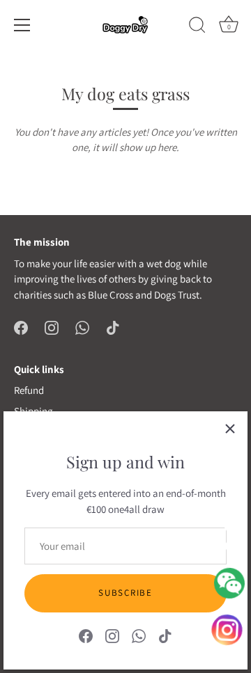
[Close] (230, 428)
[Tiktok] (165, 635)
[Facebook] (86, 635)
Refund (29, 390)
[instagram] (228, 627)
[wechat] (229, 583)
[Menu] (22, 25)
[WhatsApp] (139, 635)
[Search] (197, 27)
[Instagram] (112, 635)
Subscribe (125, 593)
